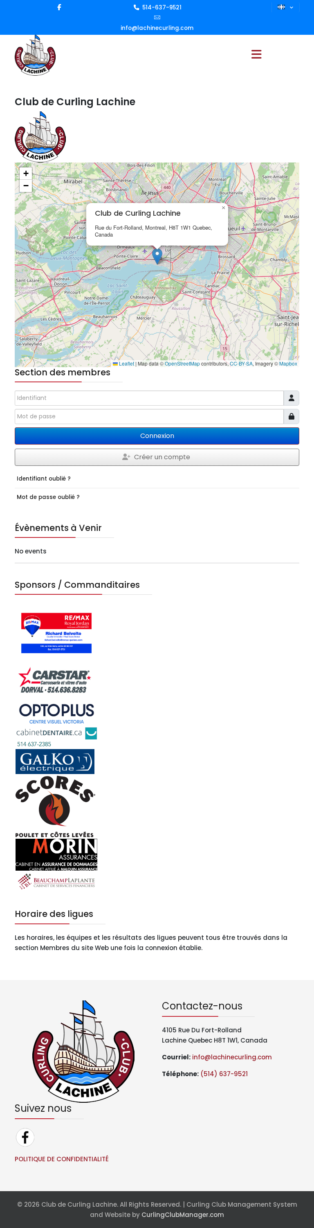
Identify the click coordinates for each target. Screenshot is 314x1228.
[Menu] (256, 55)
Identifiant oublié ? (44, 479)
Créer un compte (162, 457)
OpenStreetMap (182, 363)
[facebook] (59, 7)
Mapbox (288, 363)
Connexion (157, 435)
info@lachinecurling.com (157, 28)
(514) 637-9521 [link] (224, 1074)
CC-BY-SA (241, 363)
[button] (157, 256)
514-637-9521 (162, 7)
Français (285, 7)
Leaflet (126, 363)
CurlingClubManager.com (182, 1214)
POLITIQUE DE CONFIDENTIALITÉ (62, 1159)
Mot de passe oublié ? (48, 497)
